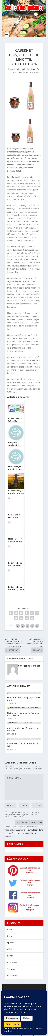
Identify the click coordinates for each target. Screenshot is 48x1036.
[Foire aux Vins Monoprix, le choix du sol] (24, 693)
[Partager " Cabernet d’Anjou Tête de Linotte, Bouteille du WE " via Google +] (21, 613)
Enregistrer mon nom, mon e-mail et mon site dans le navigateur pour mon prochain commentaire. (22, 814)
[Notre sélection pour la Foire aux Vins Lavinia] (24, 708)
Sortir (10, 955)
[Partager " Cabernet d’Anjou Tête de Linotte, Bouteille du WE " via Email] (26, 618)
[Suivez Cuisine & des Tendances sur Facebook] (24, 900)
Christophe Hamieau (26, 69)
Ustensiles (12, 962)
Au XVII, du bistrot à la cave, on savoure (23, 729)
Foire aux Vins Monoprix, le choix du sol (23, 698)
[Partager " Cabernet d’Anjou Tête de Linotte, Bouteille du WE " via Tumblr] (26, 613)
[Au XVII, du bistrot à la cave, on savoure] (24, 723)
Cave (20, 72)
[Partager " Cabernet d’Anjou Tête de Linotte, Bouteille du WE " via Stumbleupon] (21, 618)
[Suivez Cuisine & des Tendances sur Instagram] (24, 913)
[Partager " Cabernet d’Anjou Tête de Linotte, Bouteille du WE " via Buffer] (16, 618)
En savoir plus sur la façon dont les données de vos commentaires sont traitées (24, 833)
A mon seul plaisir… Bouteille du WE (23, 744)
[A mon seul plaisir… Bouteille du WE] (24, 739)
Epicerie (10, 942)
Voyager (11, 969)
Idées (9, 949)
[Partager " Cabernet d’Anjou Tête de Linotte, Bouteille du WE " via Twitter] (16, 613)
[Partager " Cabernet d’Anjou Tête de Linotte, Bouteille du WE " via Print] (32, 618)
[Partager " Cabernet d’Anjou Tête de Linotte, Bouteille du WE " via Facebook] (10, 613)
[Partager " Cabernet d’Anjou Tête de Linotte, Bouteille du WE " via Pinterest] (32, 613)
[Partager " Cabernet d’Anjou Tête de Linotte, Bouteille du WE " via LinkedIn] (37, 613)
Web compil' (12, 975)
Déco (9, 936)
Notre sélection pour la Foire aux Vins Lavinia (23, 714)
